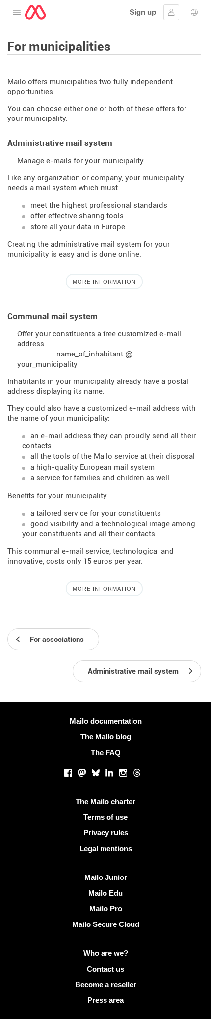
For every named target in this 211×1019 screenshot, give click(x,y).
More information (104, 281)
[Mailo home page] (35, 12)
